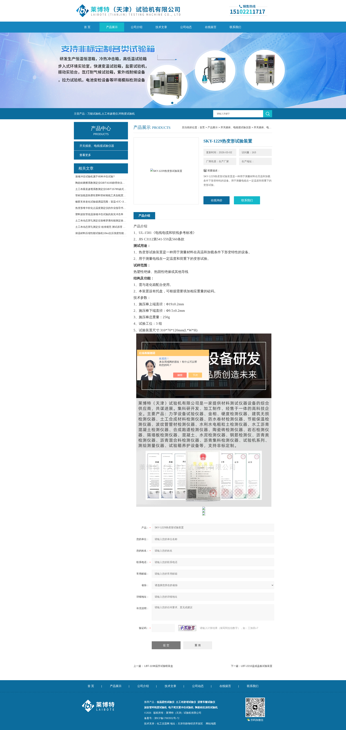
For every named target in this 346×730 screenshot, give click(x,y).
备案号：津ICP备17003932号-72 (161, 718)
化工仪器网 (163, 723)
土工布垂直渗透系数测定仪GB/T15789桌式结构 (101, 189)
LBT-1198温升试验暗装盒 (158, 666)
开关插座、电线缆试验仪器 (236, 127)
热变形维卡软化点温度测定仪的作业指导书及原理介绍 (101, 208)
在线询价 (216, 200)
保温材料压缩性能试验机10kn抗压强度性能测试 (101, 233)
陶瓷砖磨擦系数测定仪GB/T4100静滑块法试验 (101, 182)
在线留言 (210, 27)
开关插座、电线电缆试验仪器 (270, 127)
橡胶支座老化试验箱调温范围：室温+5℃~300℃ (101, 201)
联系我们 (235, 27)
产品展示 (112, 27)
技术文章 (161, 27)
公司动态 (186, 27)
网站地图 (211, 723)
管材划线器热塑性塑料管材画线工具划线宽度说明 (101, 195)
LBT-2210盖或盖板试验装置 (256, 666)
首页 (202, 127)
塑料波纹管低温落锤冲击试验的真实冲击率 (99, 214)
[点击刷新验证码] (187, 628)
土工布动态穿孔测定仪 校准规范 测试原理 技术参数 (101, 226)
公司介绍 (136, 27)
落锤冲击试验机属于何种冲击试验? (95, 176)
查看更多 (85, 155)
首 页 (87, 27)
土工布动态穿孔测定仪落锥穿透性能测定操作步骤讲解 (101, 220)
